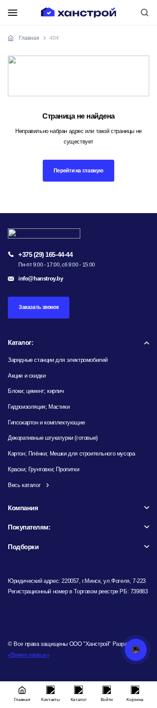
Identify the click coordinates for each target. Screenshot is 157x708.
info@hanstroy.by (40, 278)
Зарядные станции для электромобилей (58, 360)
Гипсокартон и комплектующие (46, 422)
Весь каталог (24, 485)
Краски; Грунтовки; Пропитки (43, 469)
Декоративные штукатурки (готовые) (53, 438)
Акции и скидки (26, 375)
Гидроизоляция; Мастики (38, 406)
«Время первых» (28, 655)
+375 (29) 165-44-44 (45, 254)
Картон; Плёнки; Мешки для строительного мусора (71, 453)
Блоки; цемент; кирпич (36, 391)
